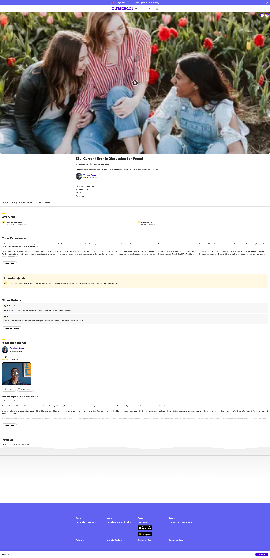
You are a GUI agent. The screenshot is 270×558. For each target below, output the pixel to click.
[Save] (267, 15)
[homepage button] (122, 8)
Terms (152, 3)
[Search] (153, 8)
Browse (137, 9)
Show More (9, 263)
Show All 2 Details (12, 328)
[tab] (5, 202)
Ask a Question (27, 389)
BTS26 (138, 3)
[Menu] (157, 9)
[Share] (262, 15)
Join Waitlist (261, 554)
